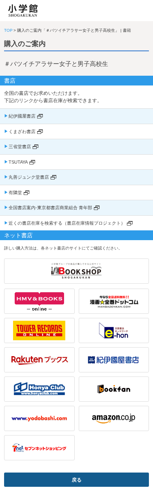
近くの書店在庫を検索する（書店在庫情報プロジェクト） (67, 223)
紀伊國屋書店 (22, 116)
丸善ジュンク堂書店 (29, 177)
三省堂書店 (20, 146)
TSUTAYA (18, 162)
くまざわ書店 (22, 131)
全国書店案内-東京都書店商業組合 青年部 (50, 207)
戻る (77, 480)
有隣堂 (15, 192)
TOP (8, 30)
